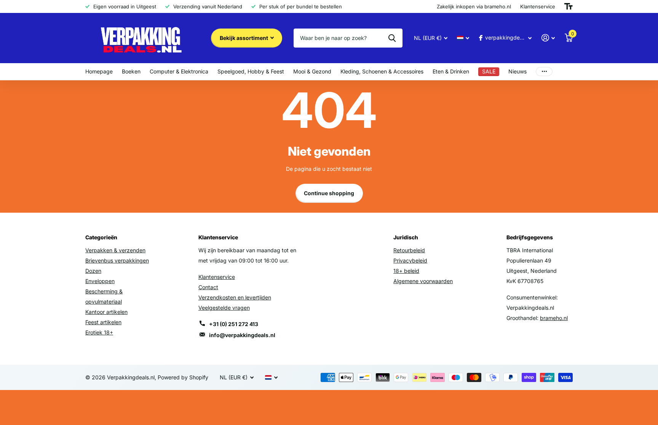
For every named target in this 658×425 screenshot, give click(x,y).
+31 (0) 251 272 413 (233, 324)
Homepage (99, 71)
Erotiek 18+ (99, 332)
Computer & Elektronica (179, 71)
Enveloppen (100, 281)
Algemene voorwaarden (423, 281)
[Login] (548, 37)
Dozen (93, 270)
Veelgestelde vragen (224, 307)
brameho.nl (554, 318)
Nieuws (517, 71)
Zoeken (392, 38)
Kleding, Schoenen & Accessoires (381, 71)
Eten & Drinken (451, 71)
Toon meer (544, 71)
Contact (208, 287)
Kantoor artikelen (106, 312)
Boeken (131, 71)
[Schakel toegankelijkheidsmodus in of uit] (568, 6)
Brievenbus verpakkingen (117, 260)
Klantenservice (216, 277)
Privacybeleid (410, 260)
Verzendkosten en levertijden (234, 297)
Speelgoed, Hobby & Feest (250, 71)
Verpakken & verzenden (115, 250)
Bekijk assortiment (244, 38)
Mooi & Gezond (312, 71)
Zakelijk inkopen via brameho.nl (474, 6)
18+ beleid (406, 270)
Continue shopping (329, 193)
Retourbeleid (409, 250)
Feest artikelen (103, 322)
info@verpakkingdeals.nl (242, 335)
